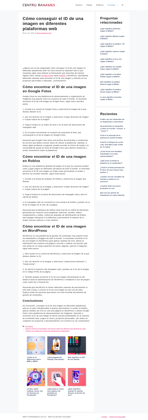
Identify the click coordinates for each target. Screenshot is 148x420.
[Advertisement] (56, 52)
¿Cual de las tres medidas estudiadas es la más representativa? (111, 154)
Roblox (62, 76)
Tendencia (99, 5)
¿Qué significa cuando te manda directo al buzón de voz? (76, 392)
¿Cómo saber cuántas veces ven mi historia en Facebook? (35, 392)
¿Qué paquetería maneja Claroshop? (55, 358)
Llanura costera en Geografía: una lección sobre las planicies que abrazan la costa (55, 328)
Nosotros (79, 5)
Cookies (104, 417)
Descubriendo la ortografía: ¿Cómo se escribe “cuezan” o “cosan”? (112, 128)
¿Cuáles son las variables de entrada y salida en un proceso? (112, 179)
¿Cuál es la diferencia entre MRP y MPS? (34, 359)
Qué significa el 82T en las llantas (76, 358)
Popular (89, 5)
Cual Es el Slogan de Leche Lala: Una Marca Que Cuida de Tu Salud (111, 144)
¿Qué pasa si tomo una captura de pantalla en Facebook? (55, 392)
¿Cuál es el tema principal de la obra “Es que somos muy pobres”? (112, 170)
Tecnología (111, 5)
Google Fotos (47, 76)
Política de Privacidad (117, 417)
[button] (122, 5)
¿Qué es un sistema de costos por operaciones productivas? (47, 331)
